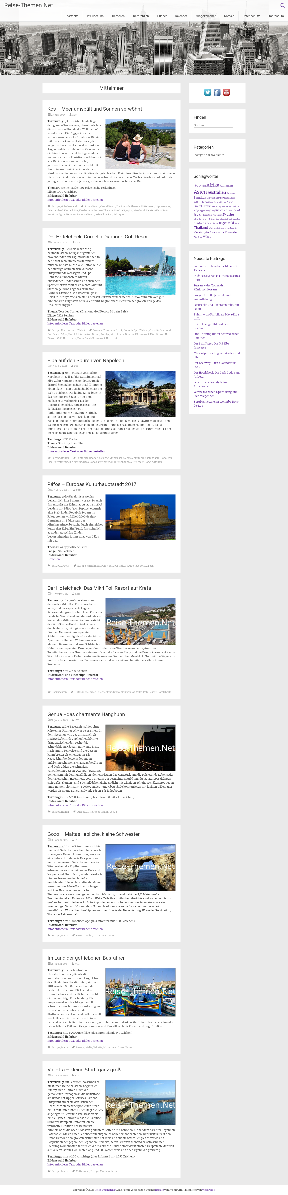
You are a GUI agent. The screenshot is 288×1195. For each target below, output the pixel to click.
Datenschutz (251, 16)
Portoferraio (61, 461)
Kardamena (86, 210)
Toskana (102, 457)
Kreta (116, 692)
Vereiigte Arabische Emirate (225, 228)
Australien (217, 192)
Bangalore (231, 193)
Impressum (276, 16)
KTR (74, 114)
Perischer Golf (222, 219)
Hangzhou (220, 206)
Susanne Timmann (104, 330)
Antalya (105, 334)
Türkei (81, 330)
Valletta (97, 1047)
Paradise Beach (85, 214)
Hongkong (210, 210)
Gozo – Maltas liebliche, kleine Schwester (94, 834)
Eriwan (207, 206)
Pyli (110, 214)
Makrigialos (128, 692)
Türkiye (143, 330)
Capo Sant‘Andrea (100, 461)
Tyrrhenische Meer (119, 457)
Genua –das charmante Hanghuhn (86, 714)
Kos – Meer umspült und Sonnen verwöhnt (95, 109)
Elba (50, 461)
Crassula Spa (131, 330)
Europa (56, 206)
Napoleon (166, 457)
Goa (214, 206)
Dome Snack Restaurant (91, 338)
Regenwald (226, 223)
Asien (200, 192)
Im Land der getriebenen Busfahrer (86, 958)
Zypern (65, 565)
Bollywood (211, 198)
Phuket (210, 223)
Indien (219, 210)
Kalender (181, 16)
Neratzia (53, 214)
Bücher (162, 16)
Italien (65, 457)
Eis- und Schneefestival (223, 202)
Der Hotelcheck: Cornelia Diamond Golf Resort (99, 237)
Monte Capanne (120, 461)
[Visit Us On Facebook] (217, 95)
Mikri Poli (142, 692)
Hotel (71, 334)
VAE (211, 227)
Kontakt (229, 16)
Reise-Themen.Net (28, 5)
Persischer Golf (200, 223)
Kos (76, 210)
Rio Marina (75, 461)
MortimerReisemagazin (145, 457)
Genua (113, 811)
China (204, 202)
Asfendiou (101, 214)
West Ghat (198, 237)
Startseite (72, 16)
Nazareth (206, 219)
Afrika (212, 185)
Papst (213, 219)
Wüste (207, 237)
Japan (198, 214)
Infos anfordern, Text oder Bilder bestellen (75, 199)
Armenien (226, 185)
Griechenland (69, 206)
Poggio (149, 461)
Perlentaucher (234, 219)
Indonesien (228, 210)
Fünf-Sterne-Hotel (161, 334)
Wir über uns (95, 16)
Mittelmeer (147, 206)
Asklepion (119, 214)
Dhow (210, 202)
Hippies (203, 210)
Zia (118, 206)
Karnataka (207, 215)
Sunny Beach (92, 206)
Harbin (228, 206)
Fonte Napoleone (86, 457)
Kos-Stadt (119, 210)
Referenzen (141, 16)
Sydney (237, 223)
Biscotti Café (55, 338)
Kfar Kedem (217, 215)
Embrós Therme (130, 206)
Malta (64, 935)
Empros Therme (103, 210)
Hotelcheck (69, 338)
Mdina (128, 1047)
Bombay (220, 197)
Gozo (111, 935)
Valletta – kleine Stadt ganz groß (84, 1070)
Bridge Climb (229, 198)
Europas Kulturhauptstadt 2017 (126, 565)
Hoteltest (111, 338)
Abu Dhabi (200, 185)
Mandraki (139, 210)
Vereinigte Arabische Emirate (215, 232)
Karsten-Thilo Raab (157, 210)
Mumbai (198, 219)
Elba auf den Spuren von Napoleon (86, 360)
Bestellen (118, 16)
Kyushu (228, 214)
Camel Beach (107, 206)
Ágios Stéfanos (67, 214)
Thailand (201, 228)
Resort (152, 692)
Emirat (198, 206)
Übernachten (68, 330)
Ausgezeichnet (206, 16)
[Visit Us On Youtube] (226, 95)
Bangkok (200, 197)
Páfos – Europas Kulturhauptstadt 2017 (92, 484)
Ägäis (129, 210)
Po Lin (215, 223)
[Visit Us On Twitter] (207, 95)
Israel (237, 210)
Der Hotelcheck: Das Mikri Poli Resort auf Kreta (99, 588)
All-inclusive (83, 334)
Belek (119, 330)
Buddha (197, 202)
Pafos (104, 565)
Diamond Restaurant (137, 334)
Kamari (68, 210)
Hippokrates (163, 206)
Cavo (86, 461)
